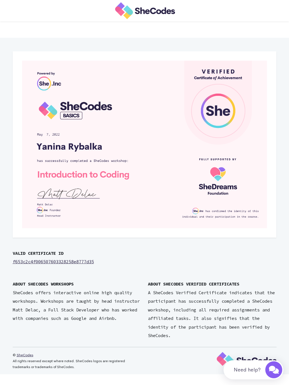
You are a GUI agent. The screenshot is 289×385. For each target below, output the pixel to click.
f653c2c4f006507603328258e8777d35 (53, 261)
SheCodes (25, 355)
